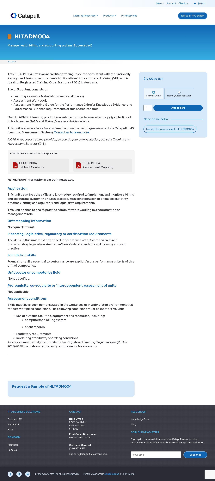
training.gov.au (62, 180)
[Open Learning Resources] (97, 16)
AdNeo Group (111, 474)
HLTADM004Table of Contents (31, 165)
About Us (13, 444)
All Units (12, 62)
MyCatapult (14, 424)
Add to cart (178, 107)
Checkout (183, 3)
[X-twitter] (19, 474)
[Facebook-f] (10, 474)
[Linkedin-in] (27, 474)
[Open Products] (115, 16)
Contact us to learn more (71, 132)
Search (160, 3)
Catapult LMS (15, 419)
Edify (10, 429)
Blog (133, 424)
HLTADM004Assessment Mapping (97, 165)
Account (171, 3)
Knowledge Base (140, 419)
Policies (12, 450)
